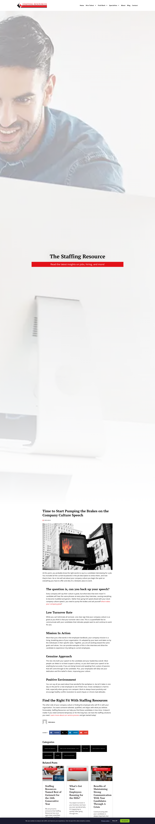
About (123, 5)
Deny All (114, 820)
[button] (55, 733)
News (58, 755)
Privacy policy (105, 821)
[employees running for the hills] (77, 773)
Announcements (50, 748)
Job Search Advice (99, 748)
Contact (135, 5)
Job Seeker (48, 755)
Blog (128, 5)
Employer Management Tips (69, 748)
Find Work (101, 5)
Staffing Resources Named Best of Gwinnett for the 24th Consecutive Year (53, 795)
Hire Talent (90, 5)
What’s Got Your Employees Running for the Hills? (76, 792)
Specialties (113, 5)
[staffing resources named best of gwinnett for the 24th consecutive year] (53, 773)
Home (82, 5)
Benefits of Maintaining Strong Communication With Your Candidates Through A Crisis (102, 796)
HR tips (85, 748)
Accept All (125, 820)
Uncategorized (69, 755)
